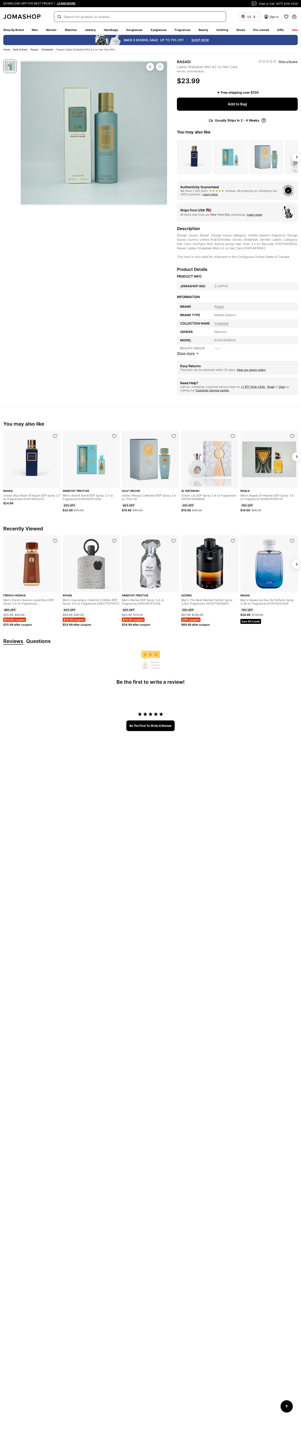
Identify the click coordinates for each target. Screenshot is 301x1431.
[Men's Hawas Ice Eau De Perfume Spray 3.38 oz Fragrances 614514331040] (292, 541)
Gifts (280, 30)
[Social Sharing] (150, 67)
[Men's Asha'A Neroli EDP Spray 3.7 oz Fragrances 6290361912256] (114, 436)
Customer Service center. (212, 390)
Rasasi (34, 49)
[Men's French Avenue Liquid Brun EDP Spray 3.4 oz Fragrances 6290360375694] (55, 541)
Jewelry (90, 30)
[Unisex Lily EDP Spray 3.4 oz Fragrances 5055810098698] (233, 436)
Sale (295, 30)
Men (35, 30)
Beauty (203, 30)
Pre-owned (261, 30)
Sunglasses (134, 30)
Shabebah (47, 49)
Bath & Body (20, 49)
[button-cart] (294, 16)
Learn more (210, 194)
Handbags (111, 30)
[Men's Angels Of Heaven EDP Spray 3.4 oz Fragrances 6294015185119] (292, 436)
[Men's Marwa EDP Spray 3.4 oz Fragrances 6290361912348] (174, 541)
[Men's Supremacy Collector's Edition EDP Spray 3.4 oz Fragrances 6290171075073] (114, 541)
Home (6, 49)
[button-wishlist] (286, 16)
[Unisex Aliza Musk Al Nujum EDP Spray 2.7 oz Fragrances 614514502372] (55, 436)
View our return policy (251, 369)
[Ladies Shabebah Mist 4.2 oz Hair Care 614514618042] (160, 67)
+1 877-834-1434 (253, 387)
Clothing (222, 30)
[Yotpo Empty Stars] (267, 61)
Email (270, 387)
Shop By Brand (13, 30)
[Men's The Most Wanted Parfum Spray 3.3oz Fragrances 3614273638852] (233, 541)
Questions (38, 641)
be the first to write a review (150, 725)
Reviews (13, 641)
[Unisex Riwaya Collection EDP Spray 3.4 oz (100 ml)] (174, 436)
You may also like (193, 132)
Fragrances (183, 30)
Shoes (240, 30)
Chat (281, 387)
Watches (71, 30)
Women (51, 30)
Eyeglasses (159, 30)
